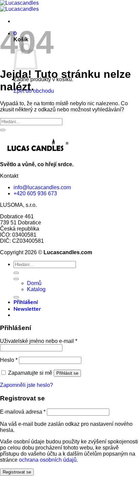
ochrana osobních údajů (48, 460)
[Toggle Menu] (16, 279)
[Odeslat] (2, 130)
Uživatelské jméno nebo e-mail (38, 341)
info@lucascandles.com (42, 187)
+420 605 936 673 (35, 193)
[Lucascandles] (19, 6)
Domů (34, 283)
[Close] (16, 297)
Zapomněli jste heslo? (26, 385)
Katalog (36, 289)
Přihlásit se (67, 373)
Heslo (9, 360)
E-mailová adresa (23, 412)
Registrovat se (17, 472)
